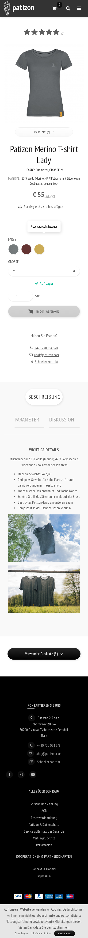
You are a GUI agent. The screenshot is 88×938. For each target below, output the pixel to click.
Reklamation (44, 845)
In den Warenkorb (48, 311)
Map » (44, 735)
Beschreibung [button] (44, 396)
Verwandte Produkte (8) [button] (41, 653)
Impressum (44, 876)
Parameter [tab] (27, 419)
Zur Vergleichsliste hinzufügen (43, 206)
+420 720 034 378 (46, 348)
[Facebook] (9, 774)
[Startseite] (19, 8)
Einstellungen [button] (21, 933)
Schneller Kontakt (46, 361)
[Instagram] (21, 774)
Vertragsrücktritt (44, 838)
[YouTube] (32, 774)
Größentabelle (45, 223)
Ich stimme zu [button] (64, 933)
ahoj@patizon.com (46, 355)
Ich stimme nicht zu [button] (41, 933)
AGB (44, 811)
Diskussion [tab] (61, 419)
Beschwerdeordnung (44, 818)
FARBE (12, 239)
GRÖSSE (13, 261)
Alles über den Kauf (44, 791)
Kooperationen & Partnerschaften (44, 856)
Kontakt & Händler (44, 869)
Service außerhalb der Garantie (44, 831)
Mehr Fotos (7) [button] (42, 132)
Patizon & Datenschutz (44, 824)
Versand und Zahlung (44, 804)
